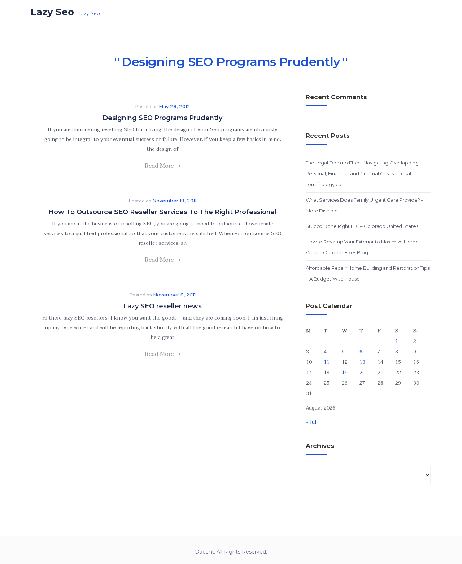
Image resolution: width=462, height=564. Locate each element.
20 (362, 373)
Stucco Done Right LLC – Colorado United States (362, 226)
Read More (160, 166)
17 (309, 373)
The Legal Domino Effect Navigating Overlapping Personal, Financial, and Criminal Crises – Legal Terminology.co (362, 173)
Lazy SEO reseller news (162, 306)
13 (362, 362)
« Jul (311, 422)
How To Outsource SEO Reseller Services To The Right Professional (162, 212)
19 (345, 373)
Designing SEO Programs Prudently (162, 118)
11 (327, 362)
